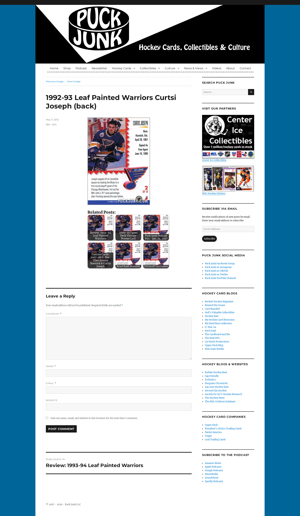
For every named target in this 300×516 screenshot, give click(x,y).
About (230, 68)
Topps (208, 435)
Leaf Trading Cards (215, 439)
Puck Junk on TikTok (216, 270)
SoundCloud (211, 477)
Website (52, 400)
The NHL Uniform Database (220, 401)
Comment (54, 313)
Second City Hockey (216, 390)
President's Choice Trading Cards (223, 428)
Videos (216, 68)
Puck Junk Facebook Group (220, 263)
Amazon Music (213, 463)
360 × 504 (51, 124)
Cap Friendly (212, 376)
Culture (170, 68)
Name (51, 366)
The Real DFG (212, 338)
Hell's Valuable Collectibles (220, 312)
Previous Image (55, 81)
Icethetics (210, 379)
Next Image (74, 81)
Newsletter (99, 68)
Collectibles (148, 68)
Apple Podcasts (213, 466)
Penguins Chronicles (216, 383)
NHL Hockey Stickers (214, 193)
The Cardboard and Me (217, 334)
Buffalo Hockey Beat (216, 372)
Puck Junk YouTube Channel (220, 278)
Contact (245, 68)
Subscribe (209, 238)
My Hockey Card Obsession (220, 319)
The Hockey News (215, 397)
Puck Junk (210, 330)
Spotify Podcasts (214, 481)
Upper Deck (211, 424)
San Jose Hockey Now (217, 386)
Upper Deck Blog (214, 345)
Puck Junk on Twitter (216, 274)
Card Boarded (212, 308)
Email (51, 383)
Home (54, 68)
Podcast (81, 68)
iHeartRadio (211, 474)
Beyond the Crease (215, 305)
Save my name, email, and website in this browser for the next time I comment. (94, 418)
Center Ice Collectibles (214, 160)
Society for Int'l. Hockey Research (223, 394)
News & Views (193, 68)
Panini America (213, 432)
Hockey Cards (121, 68)
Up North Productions (217, 341)
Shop (67, 68)
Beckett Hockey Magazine (219, 301)
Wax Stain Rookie (214, 348)
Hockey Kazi (211, 316)
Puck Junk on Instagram (218, 267)
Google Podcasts (214, 470)
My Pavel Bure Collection (218, 323)
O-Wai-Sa (210, 327)
